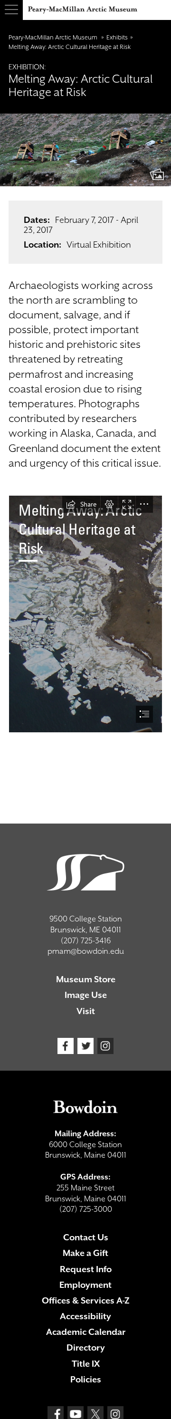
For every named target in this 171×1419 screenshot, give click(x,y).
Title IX (86, 1364)
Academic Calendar (85, 1332)
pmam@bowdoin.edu (86, 951)
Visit (85, 1011)
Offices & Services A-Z (86, 1300)
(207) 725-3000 (85, 1209)
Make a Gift (85, 1253)
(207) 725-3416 (86, 940)
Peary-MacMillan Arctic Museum (54, 37)
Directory (85, 1347)
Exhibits (117, 37)
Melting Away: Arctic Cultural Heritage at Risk (70, 46)
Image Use (86, 995)
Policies (85, 1379)
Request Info (86, 1269)
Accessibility (85, 1316)
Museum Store (85, 979)
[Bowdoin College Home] (85, 1106)
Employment (85, 1285)
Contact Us (85, 1237)
